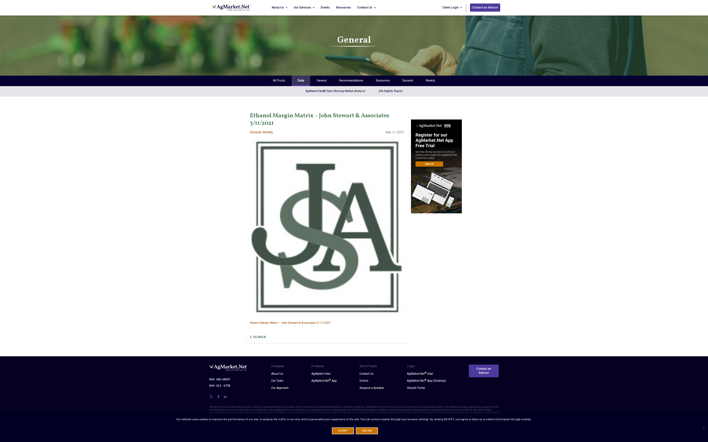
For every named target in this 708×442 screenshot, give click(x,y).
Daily (301, 80)
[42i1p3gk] (436, 163)
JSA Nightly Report (390, 91)
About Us (278, 7)
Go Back (259, 337)
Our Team (277, 380)
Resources (343, 7)
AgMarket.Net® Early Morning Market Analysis (335, 91)
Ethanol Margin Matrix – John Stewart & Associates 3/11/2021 (290, 323)
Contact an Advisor (485, 7)
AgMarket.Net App (324, 380)
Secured (407, 80)
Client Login (450, 7)
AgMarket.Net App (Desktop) (426, 380)
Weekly (430, 80)
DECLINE (367, 430)
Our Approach (280, 388)
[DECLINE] (703, 427)
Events (325, 7)
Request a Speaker (372, 388)
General (322, 80)
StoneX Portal (416, 388)
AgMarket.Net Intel (420, 373)
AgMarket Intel (320, 373)
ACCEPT (343, 430)
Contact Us (365, 7)
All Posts (279, 80)
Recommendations (351, 80)
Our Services (303, 7)
